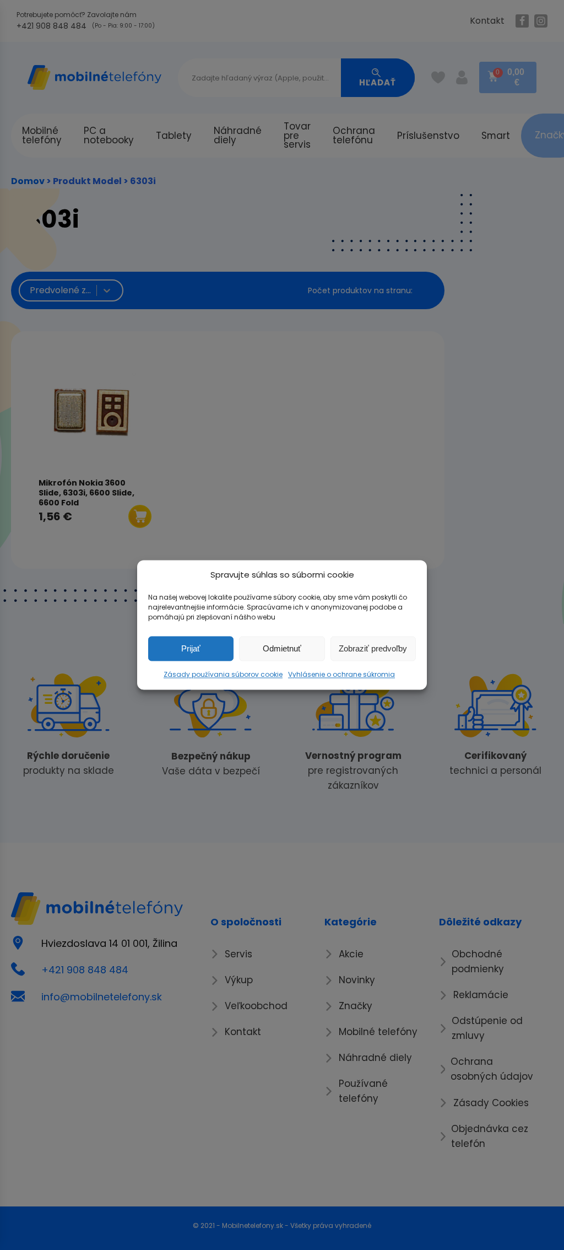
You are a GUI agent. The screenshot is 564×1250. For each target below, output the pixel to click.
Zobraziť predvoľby (373, 648)
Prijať (190, 648)
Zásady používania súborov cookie (223, 674)
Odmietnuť (282, 648)
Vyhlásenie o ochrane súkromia (341, 674)
